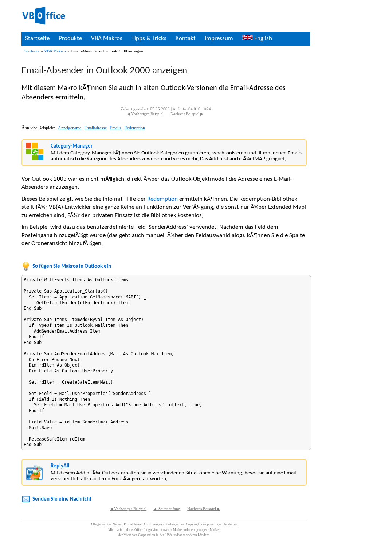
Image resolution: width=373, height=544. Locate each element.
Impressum (219, 38)
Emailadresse (95, 127)
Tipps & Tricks (148, 38)
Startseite (37, 38)
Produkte (70, 38)
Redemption (134, 127)
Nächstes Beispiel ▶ (186, 114)
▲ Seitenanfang (166, 509)
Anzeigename (69, 127)
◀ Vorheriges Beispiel (145, 114)
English (262, 38)
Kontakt (186, 38)
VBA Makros (106, 38)
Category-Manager (72, 146)
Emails (115, 127)
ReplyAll (60, 466)
